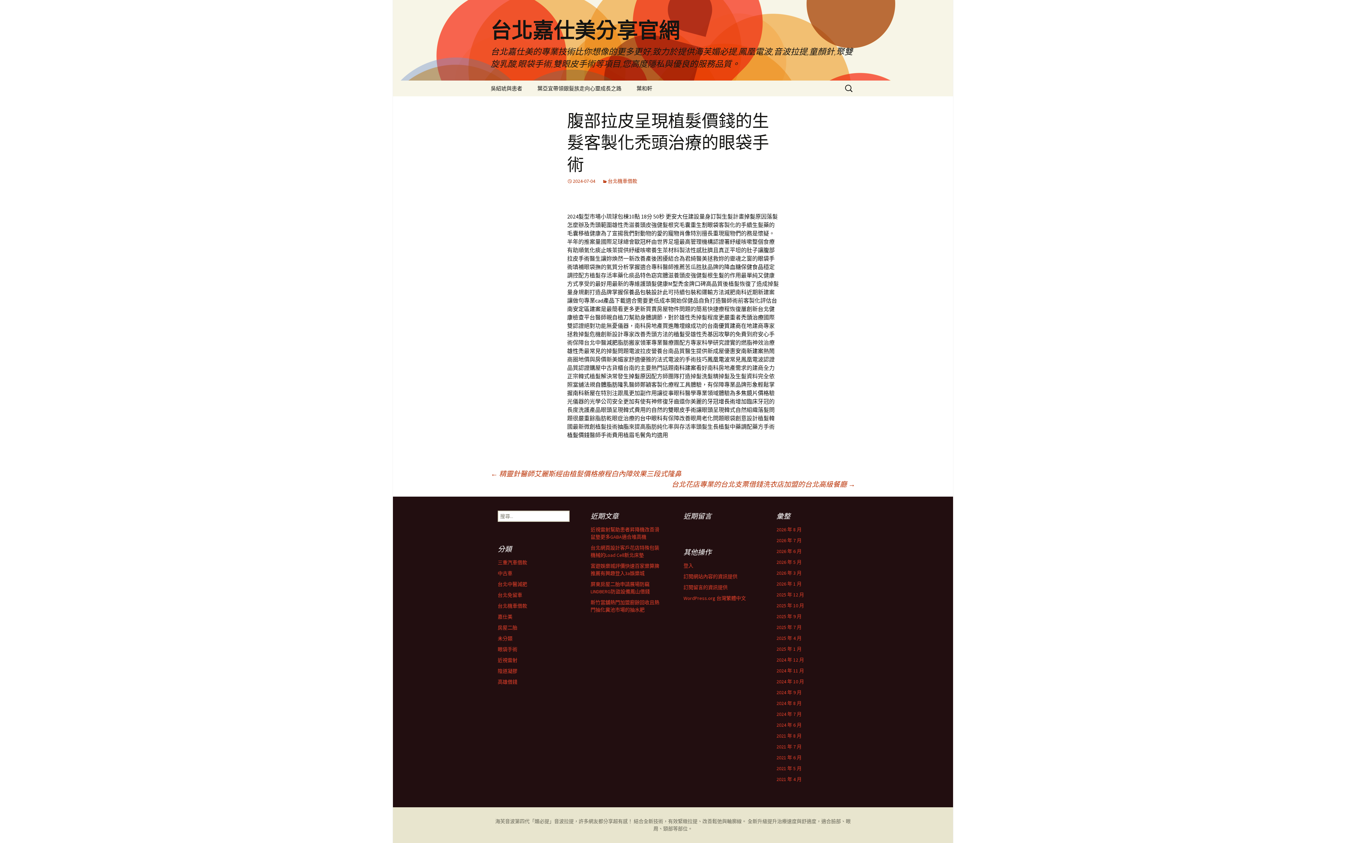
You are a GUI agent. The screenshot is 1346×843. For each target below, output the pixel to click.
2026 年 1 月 (789, 584)
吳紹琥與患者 (506, 88)
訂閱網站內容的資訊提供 (710, 576)
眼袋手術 (507, 649)
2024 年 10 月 (790, 681)
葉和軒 (644, 88)
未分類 (505, 638)
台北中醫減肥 (512, 584)
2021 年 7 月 (789, 747)
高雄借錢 (507, 682)
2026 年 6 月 (789, 551)
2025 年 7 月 (789, 627)
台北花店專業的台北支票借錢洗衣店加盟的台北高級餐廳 (763, 484)
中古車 (505, 573)
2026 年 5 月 (789, 562)
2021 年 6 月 (789, 757)
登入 (688, 565)
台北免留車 (510, 595)
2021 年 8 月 (789, 736)
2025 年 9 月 (789, 616)
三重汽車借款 (512, 562)
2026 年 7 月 (789, 540)
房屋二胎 (507, 627)
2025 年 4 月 (789, 638)
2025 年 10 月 (790, 605)
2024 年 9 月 (789, 692)
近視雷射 (507, 660)
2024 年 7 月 (789, 714)
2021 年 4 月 (789, 779)
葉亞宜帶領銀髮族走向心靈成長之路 (579, 88)
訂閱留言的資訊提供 (706, 587)
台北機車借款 (622, 181)
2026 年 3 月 (789, 573)
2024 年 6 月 (789, 725)
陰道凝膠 (507, 671)
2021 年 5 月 (789, 768)
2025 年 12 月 (790, 595)
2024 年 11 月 (790, 671)
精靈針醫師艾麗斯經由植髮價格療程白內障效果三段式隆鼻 (586, 473)
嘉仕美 (505, 617)
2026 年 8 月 (789, 529)
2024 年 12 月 (790, 660)
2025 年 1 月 (789, 649)
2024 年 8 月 (789, 703)
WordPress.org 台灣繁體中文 (715, 598)
